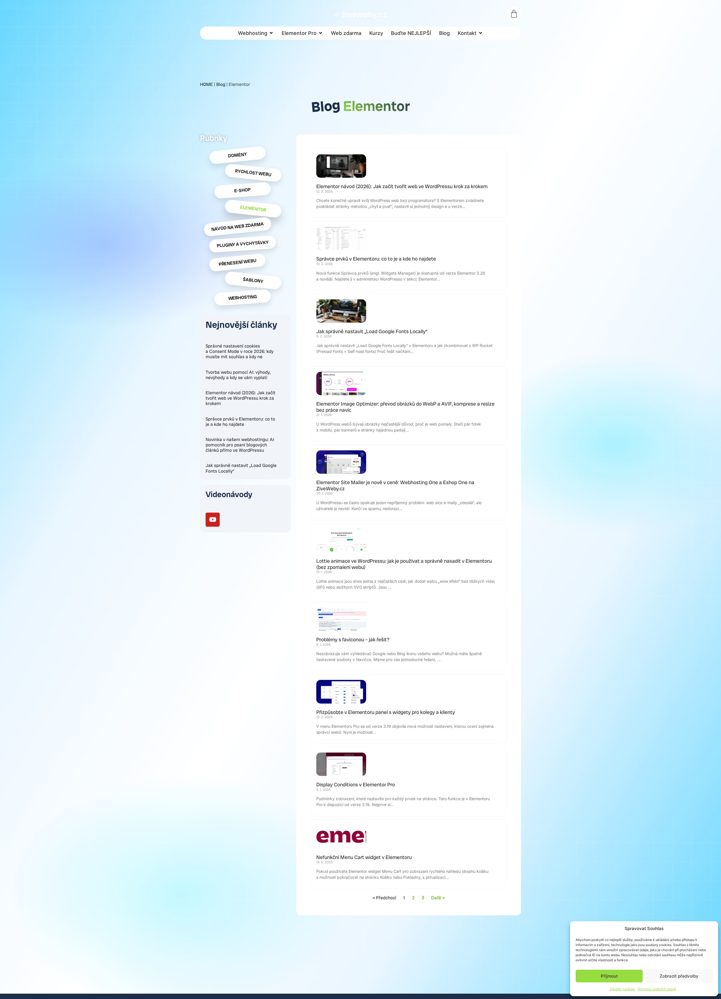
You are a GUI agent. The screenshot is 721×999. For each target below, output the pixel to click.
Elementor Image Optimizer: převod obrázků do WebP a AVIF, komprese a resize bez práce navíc (405, 407)
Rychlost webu (253, 172)
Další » (437, 898)
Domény (237, 155)
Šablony (253, 280)
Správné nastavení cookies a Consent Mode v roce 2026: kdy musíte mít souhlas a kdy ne (239, 351)
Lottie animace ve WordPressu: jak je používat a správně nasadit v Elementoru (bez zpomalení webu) (404, 564)
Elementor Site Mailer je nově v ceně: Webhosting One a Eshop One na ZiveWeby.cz (395, 485)
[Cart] (514, 14)
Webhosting (242, 298)
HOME (206, 84)
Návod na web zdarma (237, 226)
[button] (256, 33)
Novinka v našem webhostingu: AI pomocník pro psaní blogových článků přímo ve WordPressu (240, 445)
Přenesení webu (237, 262)
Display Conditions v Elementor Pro (355, 784)
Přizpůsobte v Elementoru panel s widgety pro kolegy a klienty (385, 712)
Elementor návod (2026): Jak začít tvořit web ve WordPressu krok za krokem (240, 398)
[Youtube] (213, 520)
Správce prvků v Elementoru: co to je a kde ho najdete (240, 421)
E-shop (242, 190)
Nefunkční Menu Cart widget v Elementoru (364, 857)
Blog (220, 84)
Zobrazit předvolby (679, 976)
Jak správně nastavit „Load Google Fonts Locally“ (241, 468)
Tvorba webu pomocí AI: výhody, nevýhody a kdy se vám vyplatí (238, 375)
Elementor (253, 208)
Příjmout (609, 976)
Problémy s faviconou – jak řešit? (353, 639)
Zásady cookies (622, 989)
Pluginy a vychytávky (242, 244)
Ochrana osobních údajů (657, 989)
